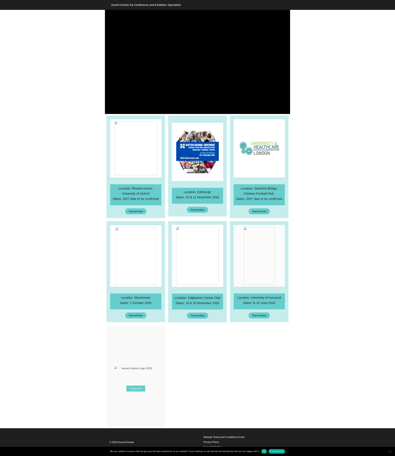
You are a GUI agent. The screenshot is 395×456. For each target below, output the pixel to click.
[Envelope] (265, 5)
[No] (390, 451)
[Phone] (273, 5)
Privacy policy (277, 451)
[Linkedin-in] (281, 5)
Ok (264, 451)
